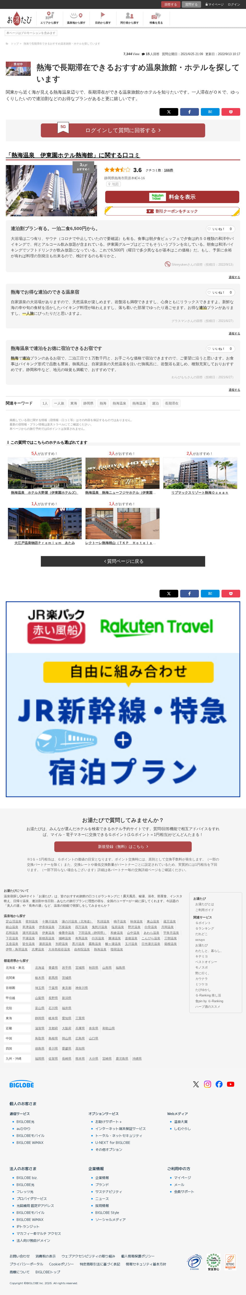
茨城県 (66, 978)
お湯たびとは (204, 904)
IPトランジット (28, 1226)
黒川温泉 (78, 944)
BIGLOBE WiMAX (30, 1142)
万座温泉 (65, 927)
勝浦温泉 (114, 938)
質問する (191, 4)
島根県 (53, 1038)
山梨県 (39, 998)
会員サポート (184, 1191)
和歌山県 (108, 1028)
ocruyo (200, 940)
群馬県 (53, 978)
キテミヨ (201, 956)
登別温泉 (31, 921)
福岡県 (39, 1058)
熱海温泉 (119, 403)
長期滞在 (171, 403)
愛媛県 (66, 1048)
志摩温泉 (38, 949)
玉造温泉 (12, 944)
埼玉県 (39, 988)
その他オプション (108, 1149)
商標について (20, 1271)
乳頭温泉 (103, 921)
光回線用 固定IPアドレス (35, 1205)
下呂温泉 (12, 938)
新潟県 (66, 998)
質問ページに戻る (125, 561)
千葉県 (53, 988)
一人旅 (59, 403)
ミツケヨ (201, 984)
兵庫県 (80, 1028)
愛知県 (66, 1018)
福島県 (120, 967)
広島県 (80, 1038)
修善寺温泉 (66, 933)
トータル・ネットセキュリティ (118, 1135)
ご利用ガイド (204, 910)
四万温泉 (81, 927)
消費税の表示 (46, 1256)
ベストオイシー (206, 962)
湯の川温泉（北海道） (77, 921)
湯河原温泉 (30, 933)
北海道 (39, 967)
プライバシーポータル (26, 1264)
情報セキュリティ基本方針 (146, 1264)
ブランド (102, 1184)
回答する (171, 4)
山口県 (93, 1038)
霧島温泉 (95, 944)
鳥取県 (39, 1038)
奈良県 (93, 1028)
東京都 (66, 988)
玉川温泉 (131, 944)
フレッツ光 (25, 1191)
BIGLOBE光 (25, 1121)
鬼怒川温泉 (99, 927)
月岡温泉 (167, 927)
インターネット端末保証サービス (120, 1128)
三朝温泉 (170, 938)
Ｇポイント (203, 923)
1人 (45, 403)
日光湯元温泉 (150, 944)
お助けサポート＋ (108, 1121)
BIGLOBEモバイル (30, 1135)
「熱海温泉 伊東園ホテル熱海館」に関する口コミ (73, 155)
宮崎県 (107, 1058)
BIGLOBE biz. (27, 1177)
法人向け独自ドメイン (33, 1240)
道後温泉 (131, 938)
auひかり (24, 1128)
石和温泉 (12, 933)
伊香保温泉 (47, 927)
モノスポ (201, 967)
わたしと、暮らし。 (209, 951)
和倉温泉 (117, 933)
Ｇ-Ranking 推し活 (208, 995)
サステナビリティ (108, 1191)
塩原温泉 (117, 927)
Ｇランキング (204, 928)
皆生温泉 (28, 944)
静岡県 (88, 403)
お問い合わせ (20, 1256)
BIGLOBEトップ (48, 1271)
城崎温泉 (65, 938)
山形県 (107, 967)
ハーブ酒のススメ (207, 1006)
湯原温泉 (45, 944)
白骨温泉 (151, 927)
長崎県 (66, 1058)
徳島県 (39, 1048)
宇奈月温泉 (171, 933)
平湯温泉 (28, 938)
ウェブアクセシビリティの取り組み (88, 1256)
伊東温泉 (48, 933)
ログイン (234, 4)
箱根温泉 (170, 944)
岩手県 (66, 967)
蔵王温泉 (169, 921)
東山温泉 (153, 921)
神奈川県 (81, 988)
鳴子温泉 (120, 921)
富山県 (39, 1008)
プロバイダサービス (32, 1198)
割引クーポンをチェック (177, 211)
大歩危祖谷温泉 (59, 949)
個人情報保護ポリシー (138, 1256)
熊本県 (80, 1058)
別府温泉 (61, 944)
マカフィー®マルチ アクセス (39, 1233)
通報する (234, 277)
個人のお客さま (23, 1103)
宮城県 (80, 967)
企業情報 (96, 1168)
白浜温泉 (98, 938)
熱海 (103, 403)
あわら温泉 (151, 933)
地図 (115, 184)
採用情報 (102, 1205)
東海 (73, 403)
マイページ (216, 4)
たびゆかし (203, 990)
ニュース (102, 1198)
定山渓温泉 (13, 921)
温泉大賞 (181, 1121)
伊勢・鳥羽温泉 (17, 949)
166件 (168, 170)
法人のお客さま (23, 1168)
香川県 (53, 1048)
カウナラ (201, 979)
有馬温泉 (81, 938)
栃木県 (39, 978)
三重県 (80, 1018)
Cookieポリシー (61, 1264)
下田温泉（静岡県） (92, 933)
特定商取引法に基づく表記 (100, 1264)
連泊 (155, 403)
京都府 (53, 1028)
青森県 (53, 967)
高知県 (80, 1048)
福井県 (66, 1008)
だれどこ (201, 934)
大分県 (93, 1058)
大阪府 (66, 1028)
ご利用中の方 (178, 1168)
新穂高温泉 (47, 938)
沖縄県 (137, 1058)
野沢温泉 (134, 927)
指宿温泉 (117, 949)
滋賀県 (39, 1028)
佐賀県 (53, 1058)
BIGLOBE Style (107, 1212)
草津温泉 (28, 927)
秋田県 (93, 967)
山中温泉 (133, 933)
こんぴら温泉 (150, 938)
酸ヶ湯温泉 (113, 944)
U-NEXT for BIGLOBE (112, 1142)
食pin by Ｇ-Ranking (209, 1001)
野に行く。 (203, 973)
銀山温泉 (12, 927)
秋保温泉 (136, 921)
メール (179, 1184)
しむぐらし (182, 1128)
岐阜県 (53, 1018)
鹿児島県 (122, 1058)
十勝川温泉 (50, 921)
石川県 (53, 1008)
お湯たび (201, 945)
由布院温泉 (82, 949)
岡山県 (66, 1038)
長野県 (53, 998)
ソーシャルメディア (110, 1219)
